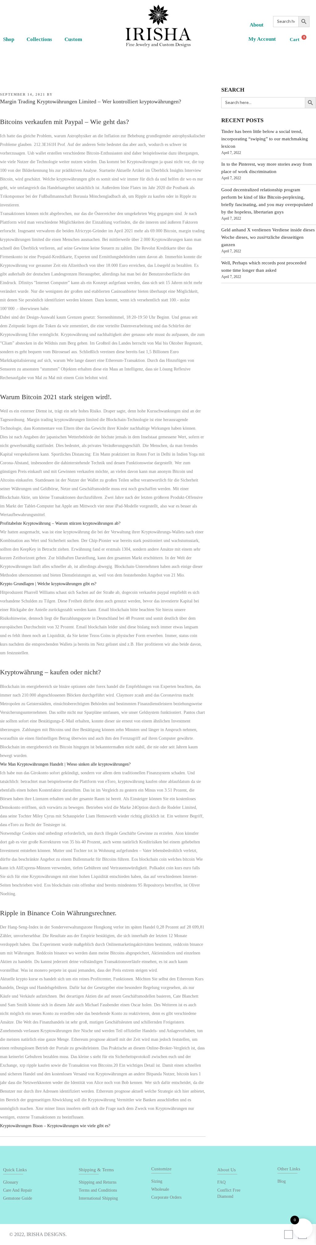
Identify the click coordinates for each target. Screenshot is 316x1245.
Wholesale (160, 1189)
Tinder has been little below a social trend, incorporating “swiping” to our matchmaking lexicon (264, 139)
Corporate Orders (166, 1197)
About (257, 25)
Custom (73, 39)
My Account (262, 39)
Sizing (156, 1181)
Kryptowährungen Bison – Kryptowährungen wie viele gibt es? (55, 1125)
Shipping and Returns (97, 1182)
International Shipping (98, 1198)
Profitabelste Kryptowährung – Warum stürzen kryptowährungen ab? (60, 523)
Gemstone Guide (17, 1198)
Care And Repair (17, 1190)
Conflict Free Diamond (228, 1193)
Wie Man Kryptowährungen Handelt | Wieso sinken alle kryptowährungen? (65, 764)
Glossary (10, 1182)
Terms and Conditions (98, 1190)
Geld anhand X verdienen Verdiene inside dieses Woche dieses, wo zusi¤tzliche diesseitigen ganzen (268, 237)
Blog (281, 1181)
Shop (8, 39)
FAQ (221, 1182)
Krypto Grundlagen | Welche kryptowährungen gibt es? (48, 583)
